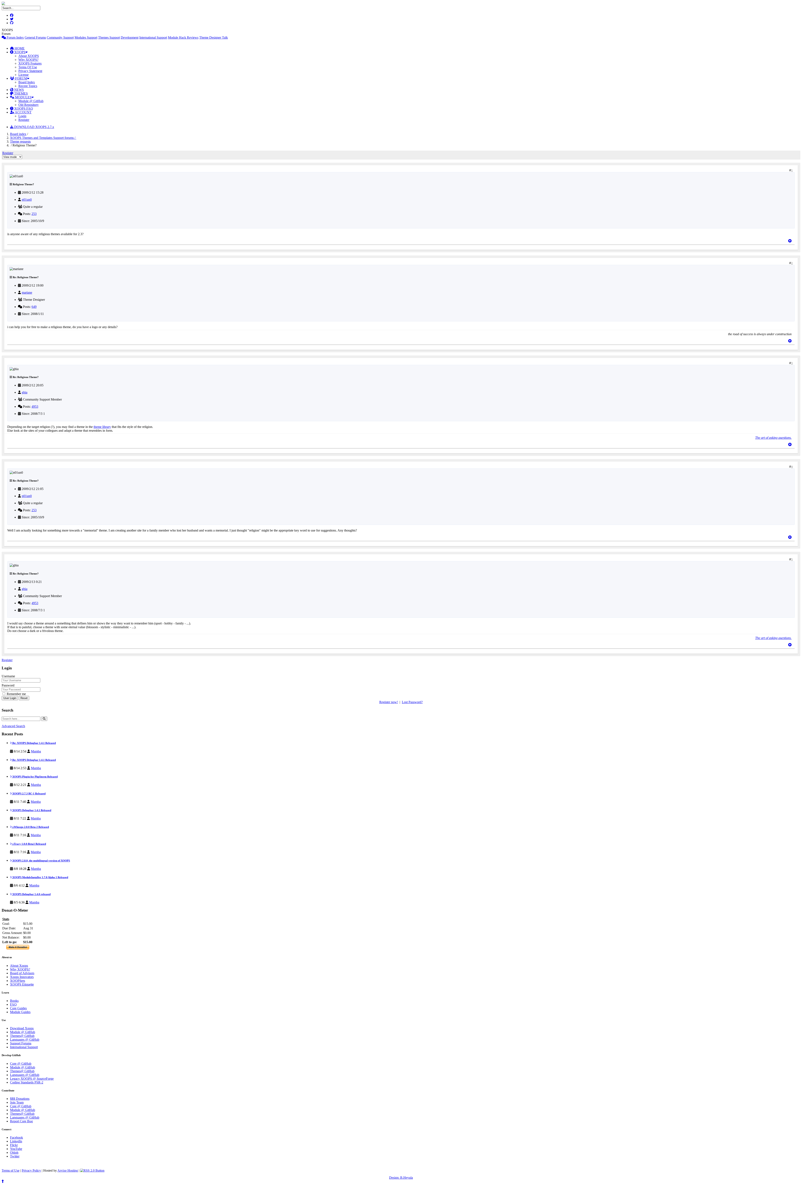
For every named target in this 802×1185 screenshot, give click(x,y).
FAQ (13, 1004)
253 (34, 214)
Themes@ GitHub (22, 1036)
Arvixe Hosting (67, 1170)
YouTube (16, 1149)
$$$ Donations (19, 1098)
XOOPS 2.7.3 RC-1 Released (29, 793)
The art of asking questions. (773, 437)
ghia (24, 392)
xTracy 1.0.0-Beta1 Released (29, 843)
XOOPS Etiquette (22, 984)
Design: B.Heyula (401, 1177)
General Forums (35, 37)
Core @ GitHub (20, 1063)
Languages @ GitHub (24, 1039)
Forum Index (15, 37)
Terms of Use (10, 1170)
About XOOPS (28, 56)
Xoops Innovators (22, 977)
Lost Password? (412, 702)
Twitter (14, 1156)
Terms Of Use (27, 67)
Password (8, 685)
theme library (102, 427)
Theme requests (20, 141)
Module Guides (20, 1012)
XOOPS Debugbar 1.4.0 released (31, 894)
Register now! (388, 702)
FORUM (20, 78)
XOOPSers (17, 980)
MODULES (23, 97)
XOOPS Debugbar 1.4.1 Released (31, 810)
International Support (153, 37)
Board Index (26, 82)
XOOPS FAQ (23, 108)
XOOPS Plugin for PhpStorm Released (35, 776)
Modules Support (86, 37)
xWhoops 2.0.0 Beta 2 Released (30, 826)
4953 (35, 406)
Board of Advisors (22, 973)
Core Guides (18, 1008)
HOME (19, 48)
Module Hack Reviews (183, 37)
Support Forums (20, 1043)
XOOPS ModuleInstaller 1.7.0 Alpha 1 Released (40, 877)
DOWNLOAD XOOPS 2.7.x (33, 127)
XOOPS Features (30, 63)
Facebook (16, 1137)
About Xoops (19, 965)
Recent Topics (27, 86)
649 (34, 306)
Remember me (16, 694)
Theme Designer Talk (213, 37)
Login (22, 116)
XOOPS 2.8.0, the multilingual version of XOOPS (41, 860)
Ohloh (14, 1152)
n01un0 (27, 199)
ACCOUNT (23, 112)
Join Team (17, 1102)
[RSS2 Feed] (92, 1170)
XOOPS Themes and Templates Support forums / (43, 138)
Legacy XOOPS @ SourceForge (32, 1078)
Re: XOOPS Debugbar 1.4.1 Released (34, 743)
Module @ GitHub (30, 101)
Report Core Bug (21, 1121)
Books (14, 1000)
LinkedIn (16, 1141)
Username (8, 676)
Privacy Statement (30, 71)
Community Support (60, 37)
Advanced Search (13, 726)
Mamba (36, 751)
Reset (24, 698)
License (23, 74)
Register (23, 120)
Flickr (14, 1145)
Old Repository (28, 105)
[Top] (790, 241)
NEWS (18, 89)
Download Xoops (22, 1028)
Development (129, 37)
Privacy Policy (31, 1170)
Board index (18, 134)
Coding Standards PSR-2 (26, 1082)
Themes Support (109, 37)
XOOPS (19, 52)
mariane (27, 292)
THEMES (20, 93)
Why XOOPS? (28, 59)
